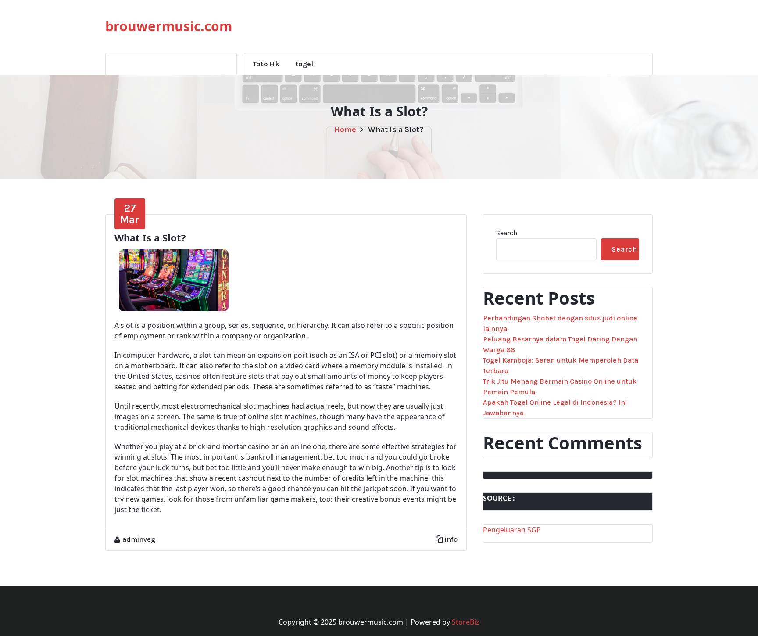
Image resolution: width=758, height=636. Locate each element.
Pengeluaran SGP (512, 530)
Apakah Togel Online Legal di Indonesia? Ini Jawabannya (555, 407)
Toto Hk (266, 64)
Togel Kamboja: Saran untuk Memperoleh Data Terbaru (560, 365)
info (451, 539)
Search (506, 233)
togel (304, 64)
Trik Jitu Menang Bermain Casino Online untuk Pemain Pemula (560, 386)
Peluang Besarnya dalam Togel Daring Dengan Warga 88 (560, 344)
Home (345, 129)
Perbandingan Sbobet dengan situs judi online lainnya (560, 323)
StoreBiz (465, 622)
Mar (129, 214)
